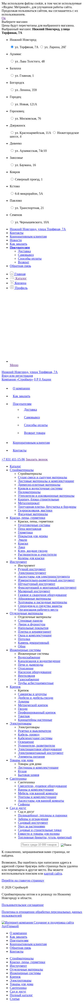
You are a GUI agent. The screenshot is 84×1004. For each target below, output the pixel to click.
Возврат (23, 262)
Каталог (15, 466)
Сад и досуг (18, 991)
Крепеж (15, 976)
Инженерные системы (25, 973)
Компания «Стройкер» (17, 379)
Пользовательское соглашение (23, 905)
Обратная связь (20, 266)
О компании (21, 388)
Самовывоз (26, 255)
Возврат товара (34, 433)
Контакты (16, 233)
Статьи (15, 999)
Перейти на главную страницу (23, 880)
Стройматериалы (22, 958)
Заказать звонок (37, 459)
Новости (16, 240)
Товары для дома (21, 984)
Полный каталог (21, 995)
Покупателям (22, 404)
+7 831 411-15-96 (13, 459)
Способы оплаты (30, 258)
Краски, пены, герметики (27, 962)
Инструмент (18, 965)
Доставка (24, 251)
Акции (46, 379)
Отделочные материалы (26, 969)
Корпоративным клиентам (28, 236)
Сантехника (18, 988)
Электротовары (20, 980)
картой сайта (53, 873)
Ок (4, 18)
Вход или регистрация (17, 375)
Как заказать (18, 244)
